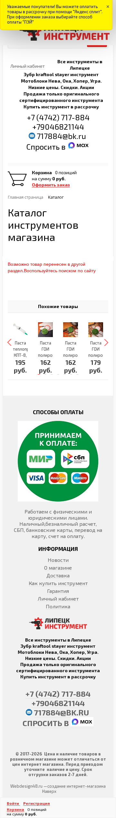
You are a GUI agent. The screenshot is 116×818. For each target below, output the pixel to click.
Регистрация (36, 803)
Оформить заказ (51, 184)
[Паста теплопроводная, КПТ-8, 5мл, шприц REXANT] (20, 330)
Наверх (49, 791)
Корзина (42, 172)
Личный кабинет (58, 598)
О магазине (58, 567)
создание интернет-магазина (76, 786)
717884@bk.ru (61, 136)
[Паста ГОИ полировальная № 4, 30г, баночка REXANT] (45, 330)
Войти (13, 803)
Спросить (43, 146)
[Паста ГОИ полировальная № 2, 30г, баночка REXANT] (95, 330)
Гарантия (58, 591)
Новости (58, 560)
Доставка (58, 575)
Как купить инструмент (58, 583)
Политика (58, 606)
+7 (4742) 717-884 (58, 117)
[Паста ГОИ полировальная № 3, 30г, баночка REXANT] (70, 330)
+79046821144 (58, 126)
